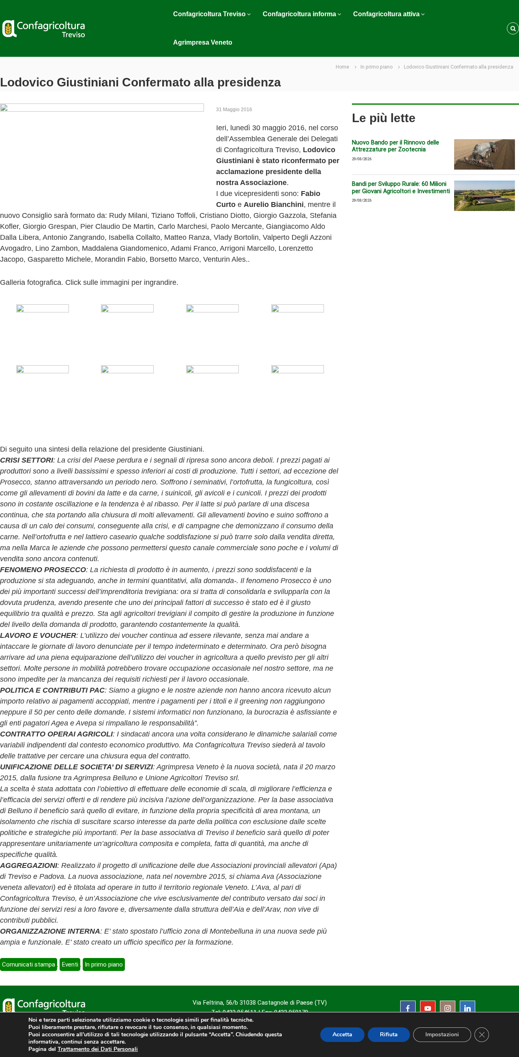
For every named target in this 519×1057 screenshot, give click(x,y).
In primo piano (376, 67)
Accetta (342, 1034)
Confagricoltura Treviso (209, 14)
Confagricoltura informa (299, 14)
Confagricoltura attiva (386, 14)
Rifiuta (389, 1034)
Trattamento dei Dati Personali (98, 1049)
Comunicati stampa (28, 964)
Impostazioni (442, 1034)
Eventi (70, 964)
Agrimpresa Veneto (202, 42)
